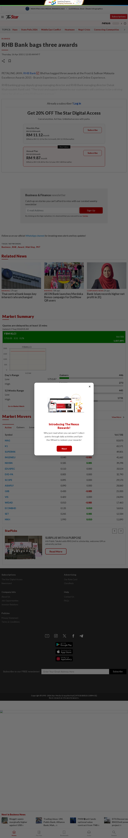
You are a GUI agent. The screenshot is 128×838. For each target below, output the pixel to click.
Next (64, 448)
